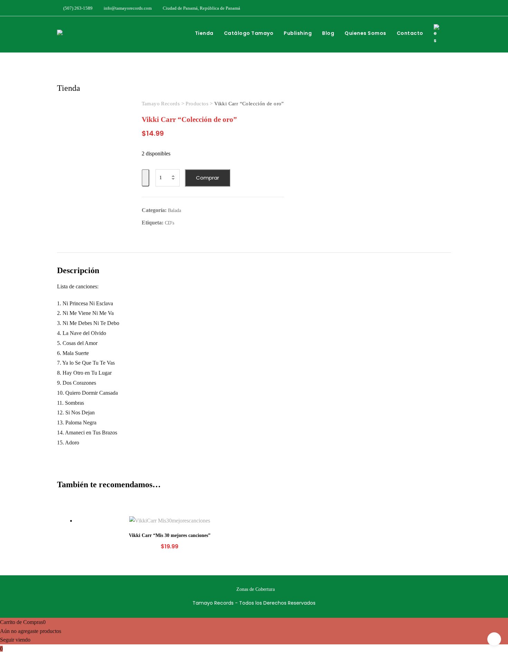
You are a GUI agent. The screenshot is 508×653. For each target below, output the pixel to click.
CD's (169, 222)
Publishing (298, 33)
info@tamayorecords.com (127, 8)
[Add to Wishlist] (145, 178)
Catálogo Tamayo (249, 33)
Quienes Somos (365, 33)
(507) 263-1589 (77, 8)
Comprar (207, 177)
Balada (174, 210)
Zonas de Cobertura (255, 589)
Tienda (204, 33)
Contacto (410, 33)
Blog (328, 33)
